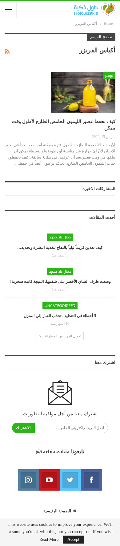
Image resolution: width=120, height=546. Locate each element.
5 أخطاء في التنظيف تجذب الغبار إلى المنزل (60, 315)
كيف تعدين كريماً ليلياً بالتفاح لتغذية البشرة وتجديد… (60, 247)
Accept (73, 539)
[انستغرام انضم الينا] (28, 480)
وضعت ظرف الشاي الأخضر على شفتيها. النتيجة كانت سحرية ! (60, 281)
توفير (109, 75)
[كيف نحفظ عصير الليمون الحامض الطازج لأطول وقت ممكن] (83, 92)
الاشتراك (23, 427)
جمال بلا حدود (60, 237)
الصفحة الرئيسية (57, 511)
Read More (48, 539)
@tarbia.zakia (53, 451)
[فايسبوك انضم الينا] (91, 480)
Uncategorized (60, 305)
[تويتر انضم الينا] (70, 480)
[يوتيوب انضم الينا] (49, 480)
